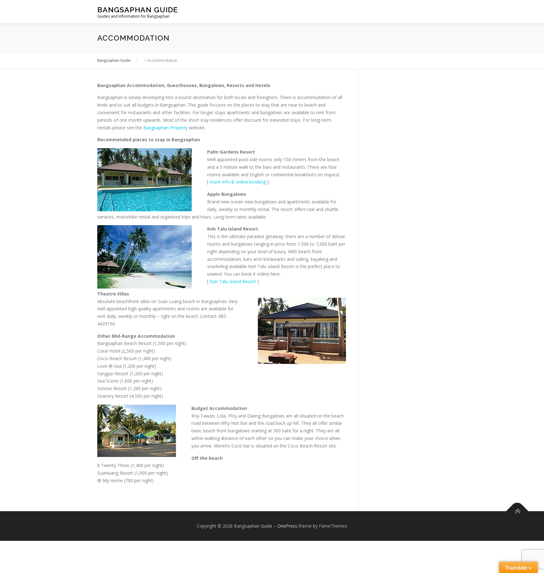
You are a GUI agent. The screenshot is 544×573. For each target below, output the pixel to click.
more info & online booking (238, 182)
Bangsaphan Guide (137, 9)
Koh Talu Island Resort (233, 281)
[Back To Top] (517, 511)
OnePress (287, 526)
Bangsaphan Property (165, 128)
